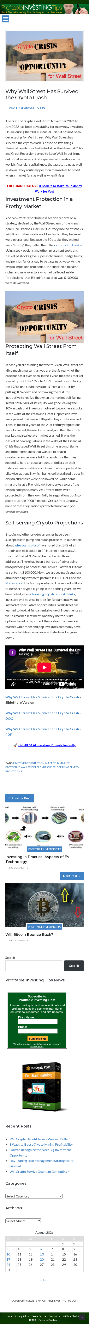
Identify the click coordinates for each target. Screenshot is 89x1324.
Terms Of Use (38, 1316)
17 (8, 1259)
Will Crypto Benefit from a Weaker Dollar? (40, 1139)
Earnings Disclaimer (49, 1320)
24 (8, 1264)
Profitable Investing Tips (27, 107)
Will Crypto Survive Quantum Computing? (39, 1171)
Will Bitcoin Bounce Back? (29, 934)
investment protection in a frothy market (41, 763)
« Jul (43, 1280)
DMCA (32, 1320)
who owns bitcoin (27, 545)
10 (8, 1254)
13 (42, 1254)
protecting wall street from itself (28, 767)
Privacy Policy (21, 1316)
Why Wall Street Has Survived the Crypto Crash (42, 697)
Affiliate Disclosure (73, 1316)
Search (10, 957)
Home (9, 1316)
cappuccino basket (68, 245)
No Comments (18, 867)
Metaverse (13, 583)
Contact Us (54, 1316)
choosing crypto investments (52, 594)
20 (42, 1259)
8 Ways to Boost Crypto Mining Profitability (41, 1144)
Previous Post (21, 798)
